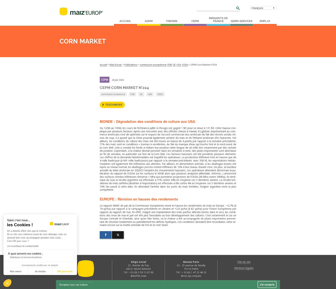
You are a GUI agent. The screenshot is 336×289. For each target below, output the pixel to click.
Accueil (125, 21)
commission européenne (113, 94)
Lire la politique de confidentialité (22, 246)
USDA (160, 94)
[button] (7, 283)
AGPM (149, 21)
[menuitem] (263, 8)
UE (141, 94)
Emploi (265, 21)
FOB (132, 94)
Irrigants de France (218, 20)
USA (150, 94)
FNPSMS (171, 21)
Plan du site (244, 261)
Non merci (15, 271)
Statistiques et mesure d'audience (26, 257)
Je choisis (40, 271)
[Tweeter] (118, 235)
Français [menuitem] (257, 8)
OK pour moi (64, 271)
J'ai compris (267, 284)
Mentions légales (244, 268)
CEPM (195, 21)
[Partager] (105, 235)
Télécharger (113, 104)
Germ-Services (242, 21)
